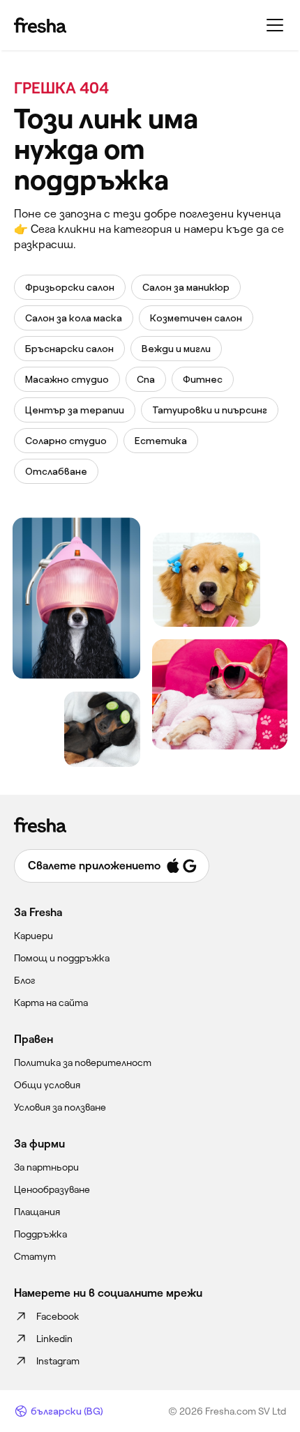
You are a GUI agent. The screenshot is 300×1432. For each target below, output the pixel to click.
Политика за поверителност (82, 1062)
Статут (35, 1256)
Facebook (57, 1316)
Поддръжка (40, 1234)
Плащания (37, 1211)
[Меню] (275, 25)
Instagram (58, 1360)
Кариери (33, 935)
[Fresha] (40, 25)
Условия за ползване (60, 1107)
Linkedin (54, 1338)
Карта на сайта (51, 1002)
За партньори (46, 1167)
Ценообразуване (52, 1189)
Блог (25, 980)
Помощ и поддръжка (62, 957)
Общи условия (47, 1084)
